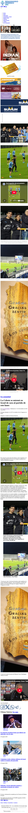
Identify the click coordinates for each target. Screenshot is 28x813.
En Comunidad (6, 22)
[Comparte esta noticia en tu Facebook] (3, 709)
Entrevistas (5, 15)
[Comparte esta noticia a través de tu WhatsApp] (12, 709)
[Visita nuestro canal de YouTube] (4, 6)
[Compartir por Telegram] (17, 709)
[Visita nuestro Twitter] (1, 6)
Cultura (4, 21)
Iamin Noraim (6, 20)
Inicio (4, 13)
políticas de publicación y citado (17, 811)
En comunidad (6, 397)
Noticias (5, 19)
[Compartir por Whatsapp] (5, 728)
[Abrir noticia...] (12, 727)
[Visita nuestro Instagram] (3, 6)
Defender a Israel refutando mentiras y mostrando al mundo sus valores (11, 786)
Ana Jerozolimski (6, 408)
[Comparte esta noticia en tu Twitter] (7, 709)
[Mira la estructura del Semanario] (6, 6)
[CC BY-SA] (14, 809)
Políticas (5, 802)
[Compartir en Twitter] (4, 728)
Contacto (15, 802)
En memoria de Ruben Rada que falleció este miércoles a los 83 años (13, 733)
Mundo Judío (6, 17)
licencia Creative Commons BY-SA (18, 807)
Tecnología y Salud (7, 16)
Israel (4, 14)
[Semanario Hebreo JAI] (9, 5)
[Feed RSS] (7, 800)
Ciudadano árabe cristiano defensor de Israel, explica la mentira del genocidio (13, 759)
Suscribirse (10, 802)
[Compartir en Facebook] (3, 728)
